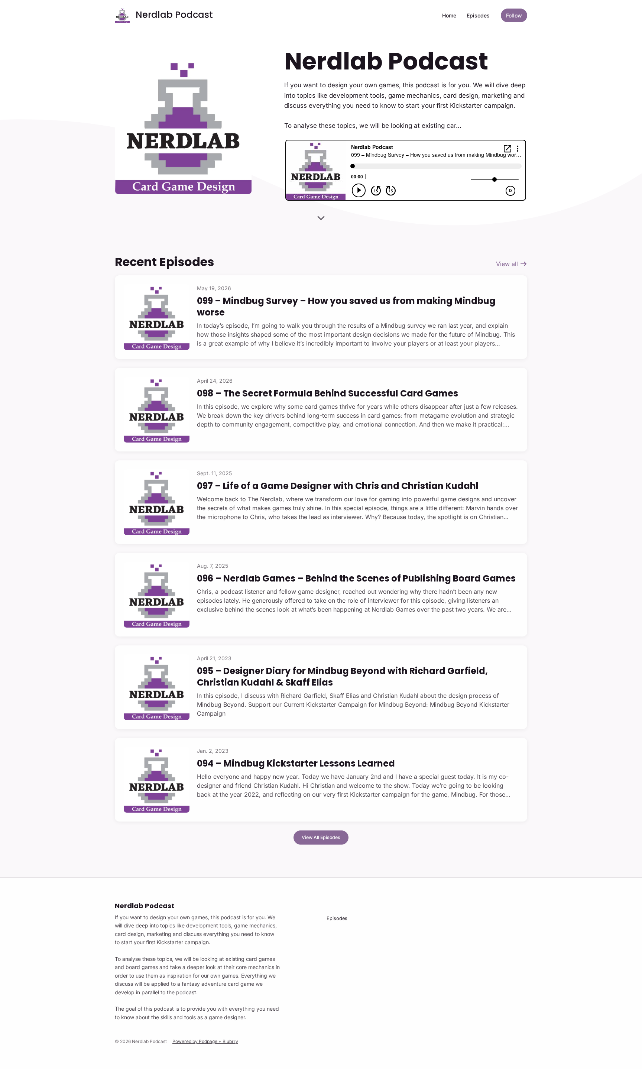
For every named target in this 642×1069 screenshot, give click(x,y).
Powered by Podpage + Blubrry (205, 1041)
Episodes (478, 15)
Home (449, 15)
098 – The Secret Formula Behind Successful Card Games (327, 393)
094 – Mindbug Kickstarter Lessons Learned (296, 763)
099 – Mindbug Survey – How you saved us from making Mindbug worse (346, 306)
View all (508, 264)
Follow (514, 15)
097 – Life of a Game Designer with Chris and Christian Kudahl (338, 486)
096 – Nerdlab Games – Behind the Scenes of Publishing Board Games (356, 578)
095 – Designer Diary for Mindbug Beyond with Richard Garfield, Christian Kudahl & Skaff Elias (342, 677)
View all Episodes (321, 837)
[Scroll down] (321, 219)
